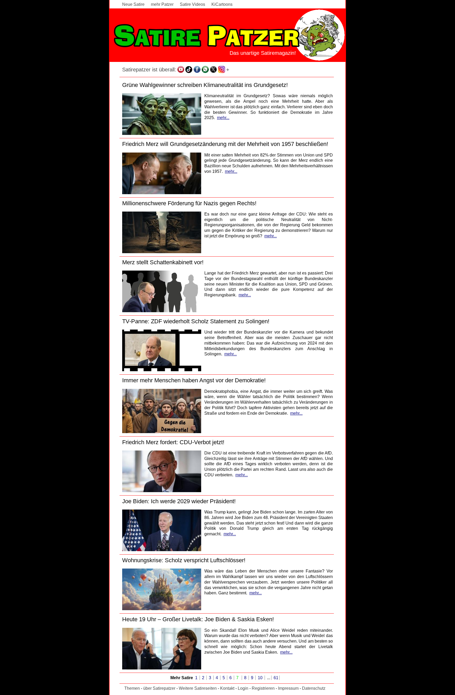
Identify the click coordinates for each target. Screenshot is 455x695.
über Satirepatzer (159, 688)
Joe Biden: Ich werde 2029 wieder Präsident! (179, 501)
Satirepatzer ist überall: (149, 69)
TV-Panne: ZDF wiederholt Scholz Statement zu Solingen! (195, 321)
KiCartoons (222, 4)
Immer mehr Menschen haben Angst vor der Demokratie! (194, 380)
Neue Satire (133, 4)
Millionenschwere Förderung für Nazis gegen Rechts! (189, 203)
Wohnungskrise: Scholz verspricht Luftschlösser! (183, 560)
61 (276, 678)
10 (261, 678)
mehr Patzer (162, 4)
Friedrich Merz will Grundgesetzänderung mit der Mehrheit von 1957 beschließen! (225, 144)
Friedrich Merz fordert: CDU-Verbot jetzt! (173, 442)
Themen (132, 688)
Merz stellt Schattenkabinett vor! (163, 262)
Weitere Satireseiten (198, 688)
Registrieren (263, 688)
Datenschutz (313, 688)
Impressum (288, 688)
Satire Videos (192, 4)
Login (243, 688)
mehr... (223, 117)
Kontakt (227, 688)
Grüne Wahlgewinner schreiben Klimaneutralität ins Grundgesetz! (205, 85)
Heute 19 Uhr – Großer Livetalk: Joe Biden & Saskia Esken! (198, 619)
